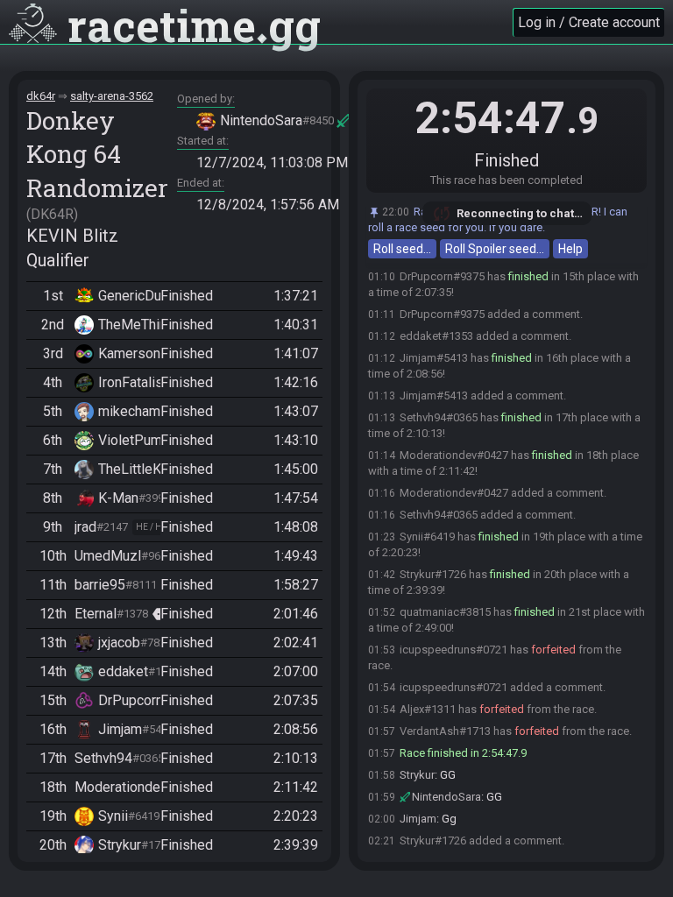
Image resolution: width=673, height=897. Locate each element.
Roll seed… (402, 249)
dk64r (40, 95)
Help (570, 249)
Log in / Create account (589, 22)
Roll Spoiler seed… (494, 249)
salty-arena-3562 (111, 95)
